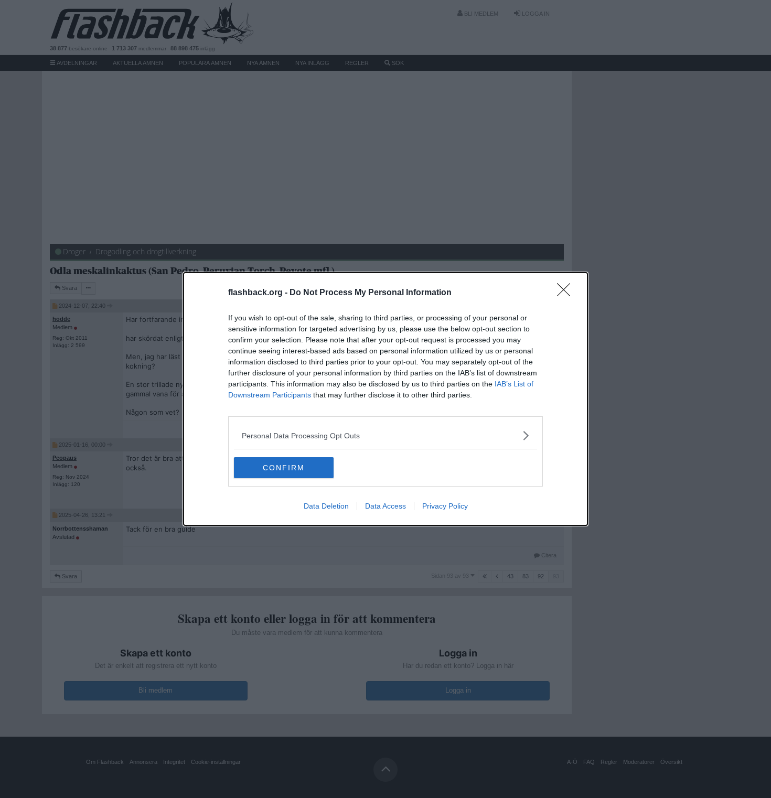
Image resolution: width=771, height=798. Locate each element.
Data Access (385, 506)
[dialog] (385, 399)
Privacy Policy (445, 506)
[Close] (567, 293)
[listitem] (385, 435)
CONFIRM (284, 467)
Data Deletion (326, 506)
